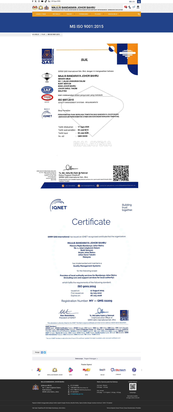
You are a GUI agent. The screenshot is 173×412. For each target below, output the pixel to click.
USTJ (70, 375)
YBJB (134, 375)
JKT (39, 375)
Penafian (138, 408)
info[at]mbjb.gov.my (76, 394)
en (134, 2)
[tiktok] (46, 1)
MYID (86, 375)
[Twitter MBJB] (36, 1)
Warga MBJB (112, 14)
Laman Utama (41, 14)
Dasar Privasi (119, 408)
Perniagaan (83, 14)
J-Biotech (118, 374)
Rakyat (69, 14)
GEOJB (102, 375)
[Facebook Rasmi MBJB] (33, 1)
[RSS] (49, 1)
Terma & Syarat (111, 408)
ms (130, 2)
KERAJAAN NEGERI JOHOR (54, 375)
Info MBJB (56, 14)
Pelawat (98, 14)
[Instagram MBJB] (39, 1)
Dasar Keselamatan (129, 408)
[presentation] (141, 370)
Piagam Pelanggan (90, 358)
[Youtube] (43, 1)
